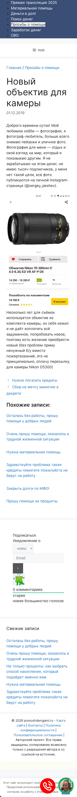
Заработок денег (26, 30)
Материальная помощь (31, 8)
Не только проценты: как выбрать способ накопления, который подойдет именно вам (36, 671)
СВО (15, 35)
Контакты (35, 725)
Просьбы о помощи (28, 24)
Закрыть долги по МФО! (27, 488)
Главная (13, 68)
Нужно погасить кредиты (34, 380)
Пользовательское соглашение (38, 735)
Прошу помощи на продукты (32, 501)
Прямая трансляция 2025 (34, 2)
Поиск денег (22, 19)
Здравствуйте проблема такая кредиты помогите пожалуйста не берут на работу (37, 470)
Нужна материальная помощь (33, 452)
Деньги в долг (23, 13)
